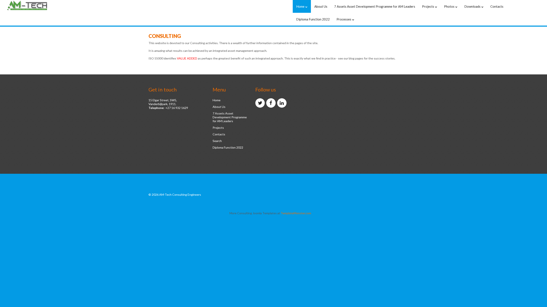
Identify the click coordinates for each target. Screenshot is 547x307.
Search (217, 141)
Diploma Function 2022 (228, 147)
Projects (218, 127)
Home (217, 100)
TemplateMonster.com (296, 213)
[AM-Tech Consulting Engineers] (34, 5)
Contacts (219, 134)
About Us (219, 107)
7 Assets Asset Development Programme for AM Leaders (230, 117)
